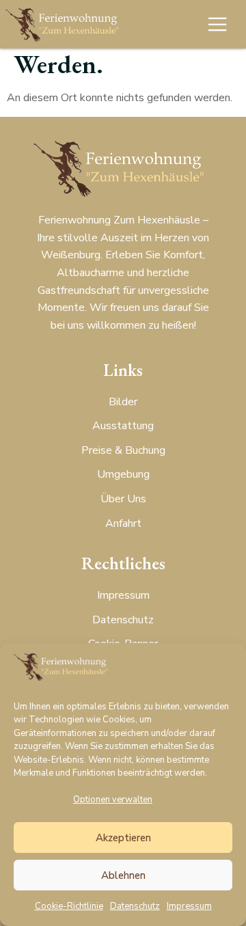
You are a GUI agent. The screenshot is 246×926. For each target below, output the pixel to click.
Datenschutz (135, 906)
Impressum (189, 906)
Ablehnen (123, 875)
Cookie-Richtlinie (69, 906)
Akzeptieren (123, 838)
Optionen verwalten (112, 799)
